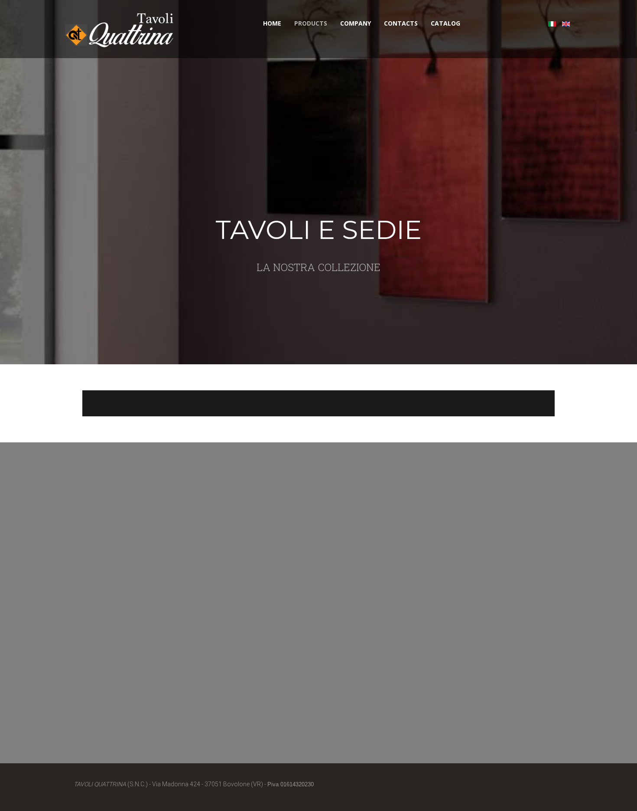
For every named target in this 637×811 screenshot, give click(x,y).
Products (310, 23)
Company (355, 23)
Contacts (401, 23)
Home (272, 23)
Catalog (445, 23)
